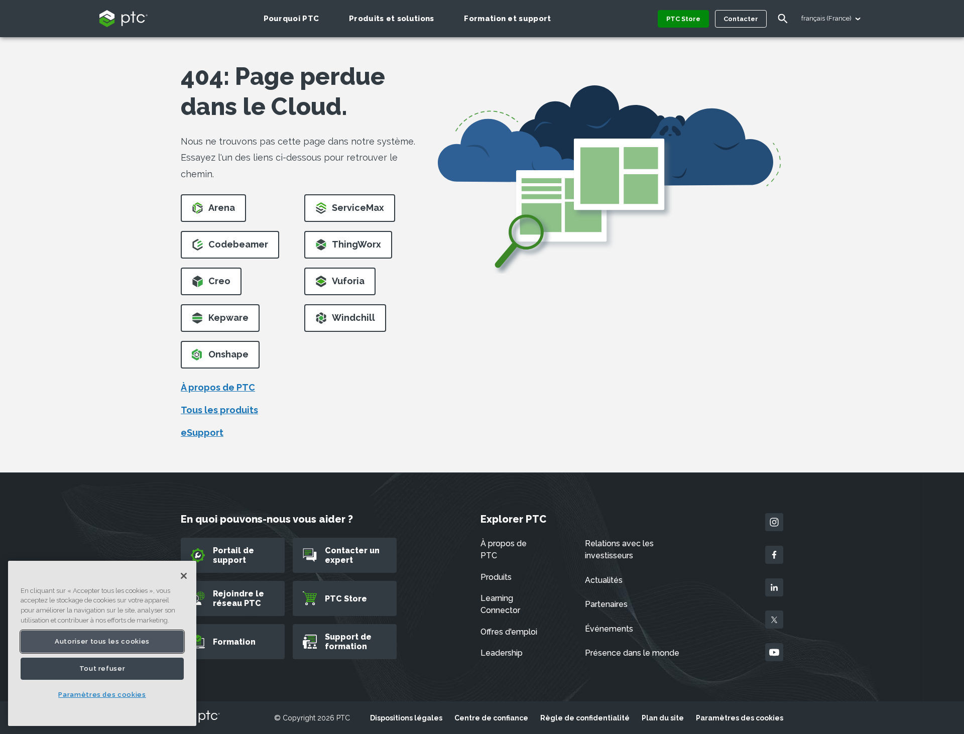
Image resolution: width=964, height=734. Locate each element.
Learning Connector (500, 604)
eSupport (202, 432)
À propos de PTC (218, 387)
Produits (496, 577)
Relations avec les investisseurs (619, 549)
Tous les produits (219, 410)
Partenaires (606, 604)
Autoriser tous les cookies (102, 641)
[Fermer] (184, 576)
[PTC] (200, 717)
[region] (102, 643)
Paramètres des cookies (739, 718)
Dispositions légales (406, 718)
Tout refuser (102, 668)
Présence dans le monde (632, 653)
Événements (609, 629)
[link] (213, 211)
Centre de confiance (491, 718)
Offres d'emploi (508, 632)
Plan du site (663, 718)
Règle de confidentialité (585, 718)
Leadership (501, 653)
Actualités (604, 580)
